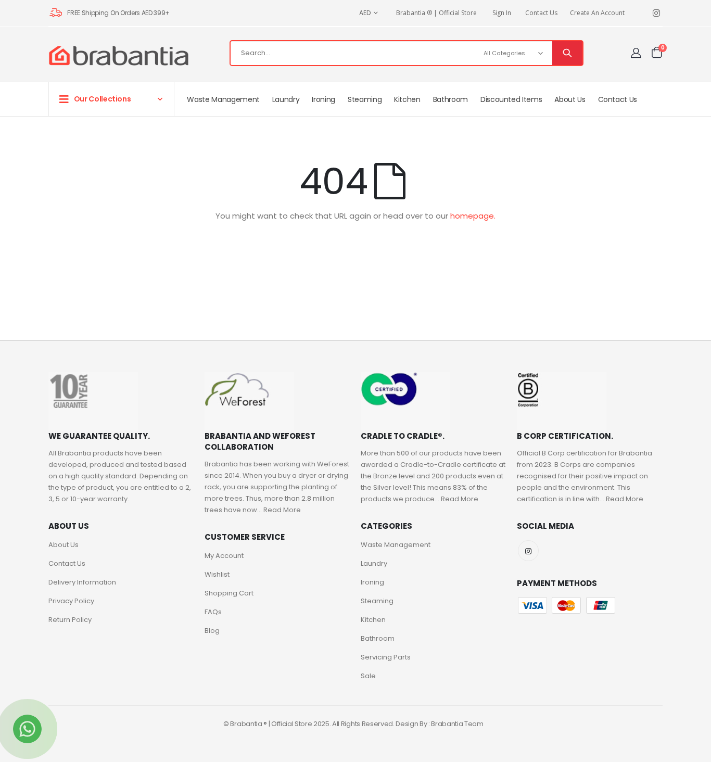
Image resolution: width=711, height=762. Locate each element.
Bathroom (378, 638)
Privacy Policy (71, 601)
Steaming (377, 601)
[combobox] (406, 53)
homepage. (473, 215)
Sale (368, 676)
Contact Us (541, 12)
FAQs (213, 612)
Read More (282, 510)
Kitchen (373, 620)
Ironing (372, 582)
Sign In (501, 12)
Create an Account (597, 12)
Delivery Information (82, 582)
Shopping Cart (229, 593)
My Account (224, 556)
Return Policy (70, 620)
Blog (212, 631)
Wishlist (217, 574)
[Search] (567, 53)
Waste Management (395, 545)
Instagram (528, 550)
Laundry (374, 563)
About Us (63, 545)
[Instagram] (656, 13)
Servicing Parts (386, 657)
